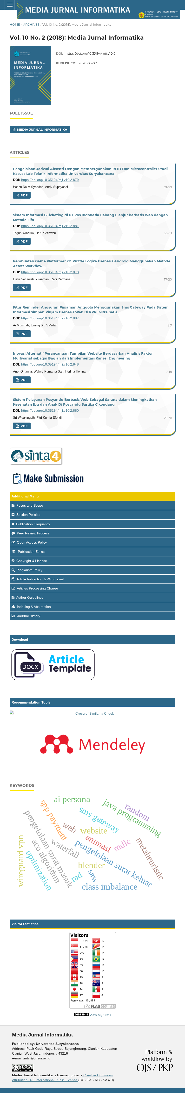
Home (15, 24)
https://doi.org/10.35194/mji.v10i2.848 (50, 364)
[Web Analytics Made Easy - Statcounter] (81, 1015)
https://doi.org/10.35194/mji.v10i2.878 (50, 272)
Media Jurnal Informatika (41, 129)
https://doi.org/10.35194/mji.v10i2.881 (50, 226)
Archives (31, 24)
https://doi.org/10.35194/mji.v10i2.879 (50, 180)
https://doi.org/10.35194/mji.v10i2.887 (50, 318)
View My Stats (100, 1015)
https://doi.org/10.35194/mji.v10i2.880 (50, 410)
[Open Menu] (9, 5)
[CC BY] (77, 1080)
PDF (23, 195)
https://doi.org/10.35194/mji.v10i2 (90, 53)
